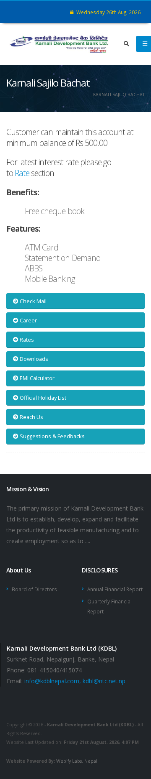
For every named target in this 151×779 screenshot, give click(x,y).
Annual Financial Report (115, 589)
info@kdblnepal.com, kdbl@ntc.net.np (74, 681)
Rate (22, 173)
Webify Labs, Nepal (76, 761)
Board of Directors (34, 589)
